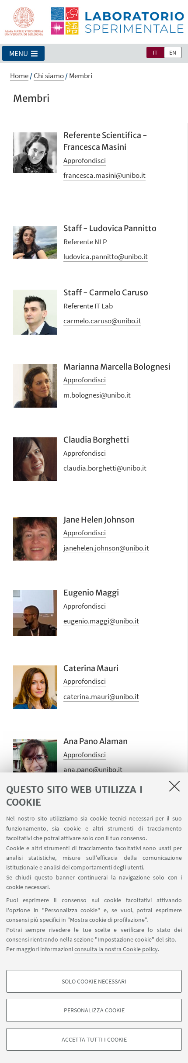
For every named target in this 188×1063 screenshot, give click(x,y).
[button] (23, 53)
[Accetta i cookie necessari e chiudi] (174, 786)
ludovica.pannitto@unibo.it (105, 256)
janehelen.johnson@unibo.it (106, 548)
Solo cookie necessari (94, 981)
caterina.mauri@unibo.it (101, 696)
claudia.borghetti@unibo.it (104, 468)
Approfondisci (84, 160)
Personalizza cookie (94, 1010)
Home (19, 75)
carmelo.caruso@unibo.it (102, 320)
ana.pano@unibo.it (92, 769)
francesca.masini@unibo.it (104, 175)
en (172, 52)
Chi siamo (49, 75)
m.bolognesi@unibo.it (97, 395)
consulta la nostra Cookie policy (116, 949)
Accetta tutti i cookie (94, 1039)
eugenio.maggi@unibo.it (101, 621)
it (155, 52)
